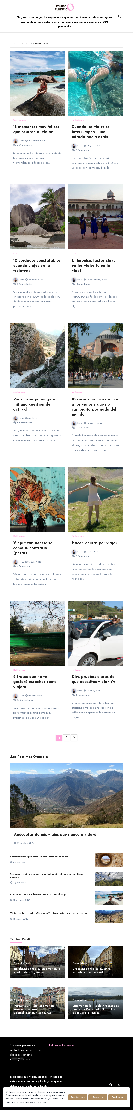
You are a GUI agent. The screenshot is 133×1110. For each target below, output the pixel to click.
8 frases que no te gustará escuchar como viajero (35, 682)
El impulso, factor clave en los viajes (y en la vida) (93, 266)
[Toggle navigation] (12, 16)
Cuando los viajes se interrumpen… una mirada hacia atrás (90, 132)
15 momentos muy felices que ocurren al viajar (39, 894)
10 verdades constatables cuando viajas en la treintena (36, 266)
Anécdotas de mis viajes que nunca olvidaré (55, 835)
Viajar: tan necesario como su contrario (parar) (33, 548)
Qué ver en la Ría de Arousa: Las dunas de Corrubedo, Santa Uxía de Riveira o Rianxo (96, 1010)
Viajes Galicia (79, 1000)
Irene (21, 141)
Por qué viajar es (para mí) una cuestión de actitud (35, 405)
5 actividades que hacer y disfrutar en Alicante (39, 857)
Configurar (118, 1097)
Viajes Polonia (21, 963)
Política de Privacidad (61, 1045)
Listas (16, 254)
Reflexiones (78, 120)
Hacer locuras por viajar (94, 543)
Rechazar (98, 1097)
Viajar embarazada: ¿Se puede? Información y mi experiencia (48, 913)
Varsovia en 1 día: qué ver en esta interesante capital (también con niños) (34, 1010)
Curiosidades (19, 120)
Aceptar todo (78, 1097)
